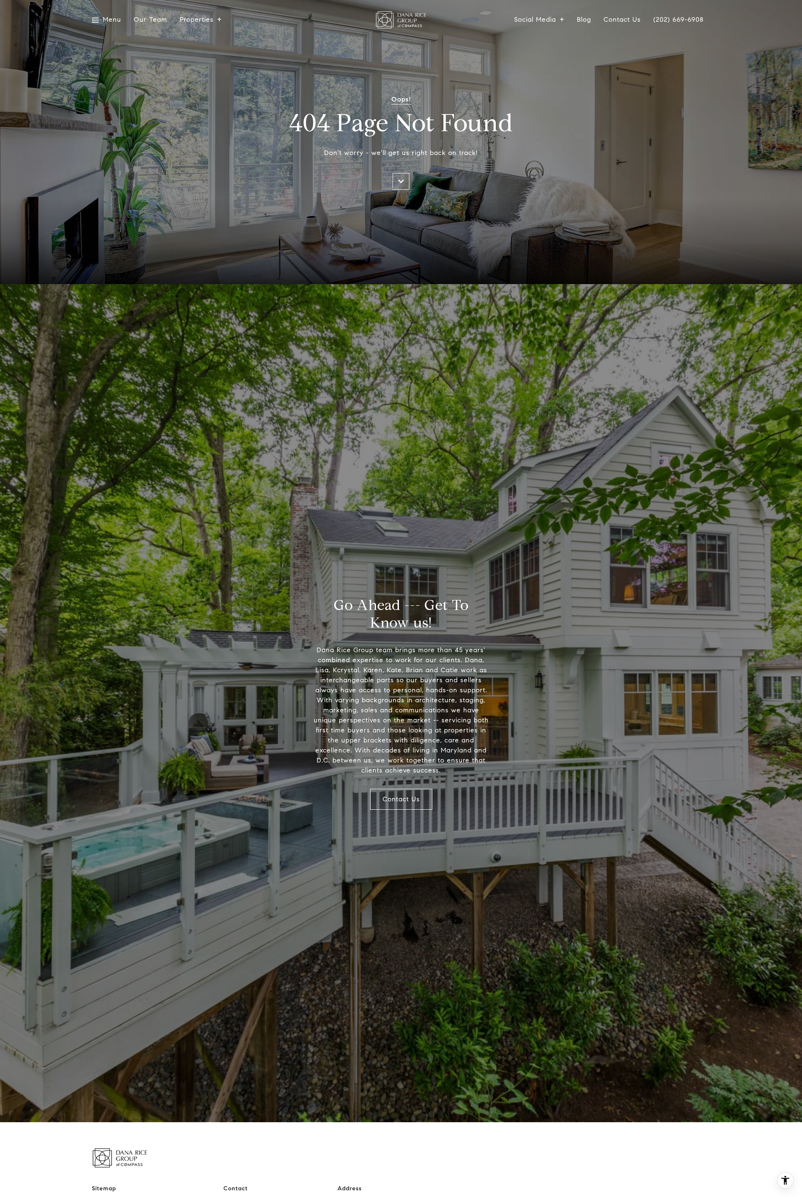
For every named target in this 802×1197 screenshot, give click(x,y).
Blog (584, 19)
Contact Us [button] (401, 799)
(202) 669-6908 (678, 19)
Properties (196, 19)
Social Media (535, 19)
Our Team (150, 19)
